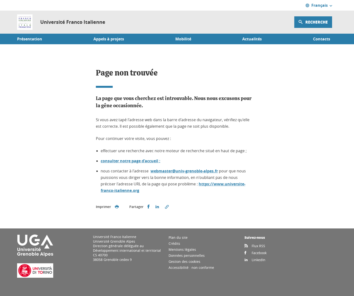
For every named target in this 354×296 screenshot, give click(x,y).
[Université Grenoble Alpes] (35, 255)
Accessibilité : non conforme (191, 267)
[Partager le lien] (167, 206)
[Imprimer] (117, 206)
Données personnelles (187, 255)
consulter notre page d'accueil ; (130, 161)
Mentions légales (182, 249)
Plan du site (178, 237)
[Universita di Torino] (35, 276)
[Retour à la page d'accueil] (25, 22)
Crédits (174, 243)
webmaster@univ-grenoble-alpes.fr (184, 171)
